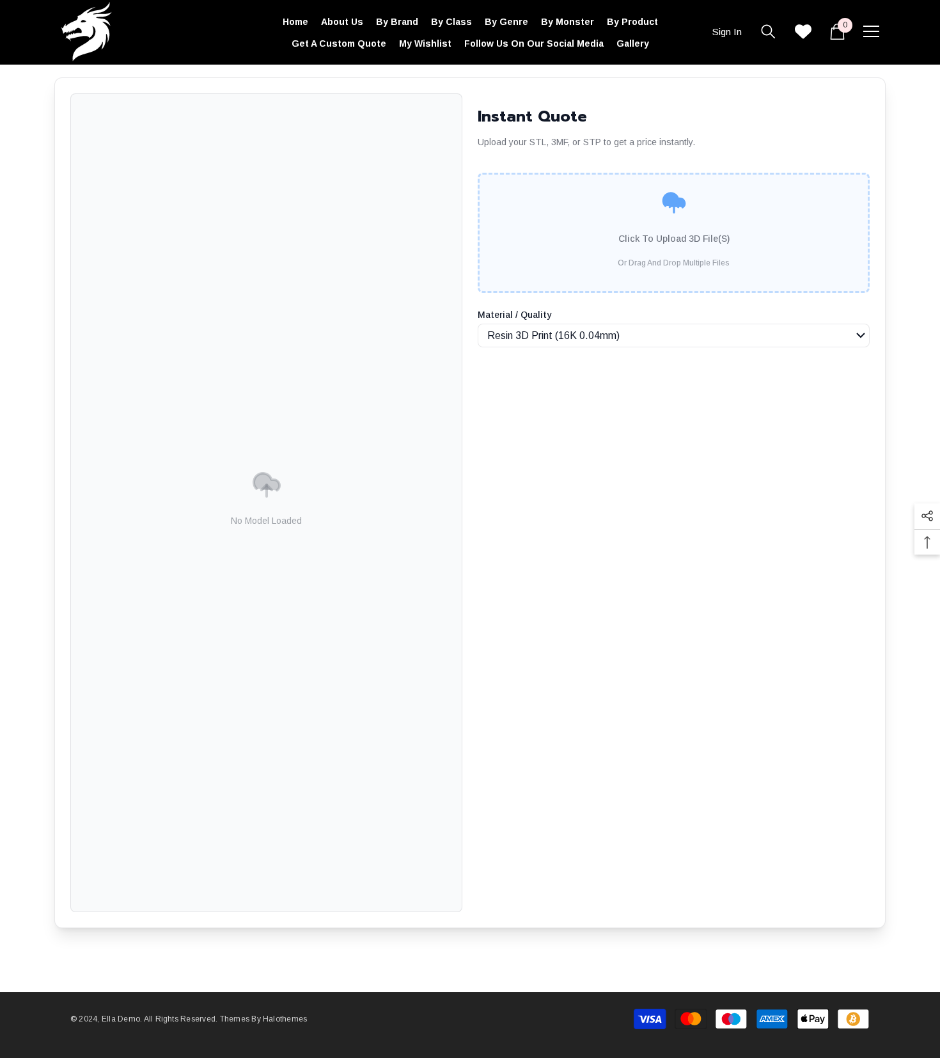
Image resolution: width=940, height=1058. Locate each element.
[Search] (768, 31)
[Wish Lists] (803, 31)
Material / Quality (514, 315)
